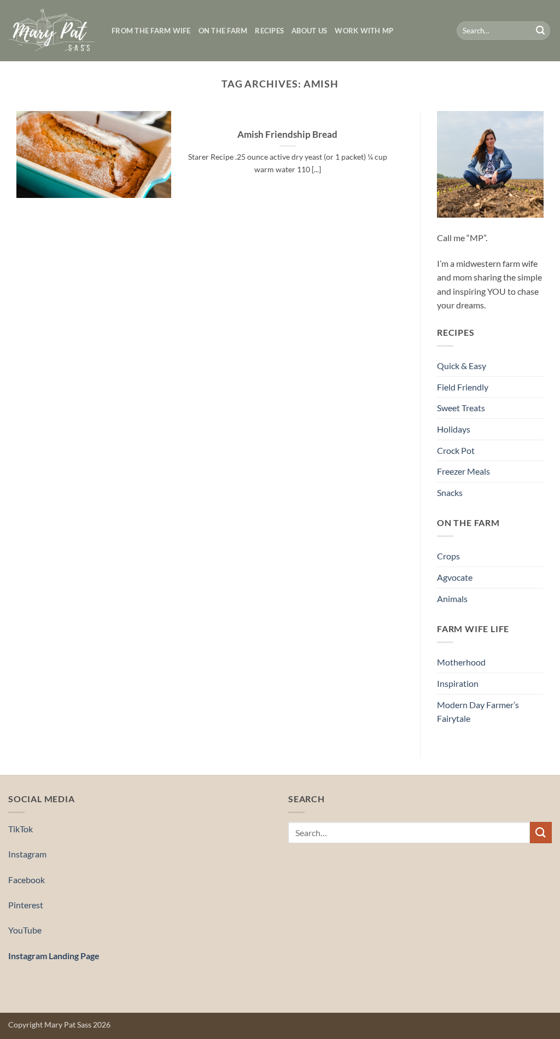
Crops (448, 556)
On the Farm (223, 30)
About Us (309, 30)
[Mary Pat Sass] (51, 31)
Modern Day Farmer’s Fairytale (478, 711)
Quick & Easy (461, 365)
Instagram (27, 854)
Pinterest (25, 905)
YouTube (25, 930)
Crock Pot (456, 450)
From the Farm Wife (151, 30)
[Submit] (540, 30)
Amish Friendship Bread (287, 134)
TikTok (20, 829)
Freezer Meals (463, 471)
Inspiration (458, 683)
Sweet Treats (461, 407)
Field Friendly (462, 387)
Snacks (450, 492)
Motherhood (461, 662)
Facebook (26, 879)
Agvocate (454, 577)
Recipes (269, 30)
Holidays (453, 429)
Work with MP (364, 30)
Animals (452, 598)
